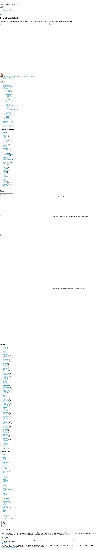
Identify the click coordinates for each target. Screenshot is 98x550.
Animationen (9, 91)
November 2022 (6, 401)
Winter (7, 117)
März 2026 (5, 354)
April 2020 (5, 434)
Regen (4, 493)
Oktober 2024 (6, 376)
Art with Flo (5, 455)
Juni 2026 (5, 350)
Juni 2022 (5, 407)
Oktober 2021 (6, 416)
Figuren (7, 92)
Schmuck (5, 172)
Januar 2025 (5, 372)
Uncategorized (6, 184)
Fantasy (4, 137)
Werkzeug (5, 186)
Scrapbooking (9, 112)
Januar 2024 (5, 386)
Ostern (7, 108)
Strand (4, 503)
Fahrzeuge (5, 136)
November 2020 (6, 425)
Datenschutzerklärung (8, 86)
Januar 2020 (5, 438)
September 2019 (6, 443)
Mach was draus (9, 100)
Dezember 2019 (6, 439)
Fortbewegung (9, 94)
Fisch (4, 464)
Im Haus (5, 146)
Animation (5, 133)
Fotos (4, 87)
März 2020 (5, 435)
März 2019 (5, 448)
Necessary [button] (3, 536)
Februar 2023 (6, 398)
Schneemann (6, 497)
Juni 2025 (5, 365)
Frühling (8, 149)
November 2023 (6, 388)
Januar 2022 (5, 412)
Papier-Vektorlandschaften (12, 109)
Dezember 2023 (6, 387)
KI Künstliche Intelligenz (8, 121)
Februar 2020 (6, 436)
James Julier (5, 473)
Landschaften (9, 99)
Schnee (4, 495)
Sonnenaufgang (6, 501)
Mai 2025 (5, 367)
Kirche (4, 475)
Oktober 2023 (6, 390)
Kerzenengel (25, 76)
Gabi (5, 76)
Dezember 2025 (6, 357)
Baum (4, 458)
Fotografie (5, 144)
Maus (4, 482)
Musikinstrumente (7, 161)
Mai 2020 (5, 432)
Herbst (7, 150)
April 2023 (5, 395)
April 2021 (5, 418)
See (4, 499)
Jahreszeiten (5, 148)
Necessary (5, 537)
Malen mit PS (9, 103)
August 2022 (6, 405)
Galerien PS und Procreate (9, 88)
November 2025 (6, 359)
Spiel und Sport (9, 114)
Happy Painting (6, 471)
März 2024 (5, 383)
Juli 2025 (5, 364)
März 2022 (5, 410)
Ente (4, 460)
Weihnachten (17, 76)
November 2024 (6, 374)
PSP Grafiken (6, 170)
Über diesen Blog (7, 10)
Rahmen (5, 171)
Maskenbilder (9, 104)
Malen (4, 158)
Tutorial (4, 504)
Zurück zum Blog (7, 9)
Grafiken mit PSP (7, 118)
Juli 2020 (5, 430)
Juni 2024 (5, 381)
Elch (21, 76)
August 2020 (6, 429)
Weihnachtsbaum (7, 507)
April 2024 (5, 382)
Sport (4, 179)
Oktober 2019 (6, 442)
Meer (4, 484)
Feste (4, 139)
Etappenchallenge (7, 462)
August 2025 (6, 363)
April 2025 (5, 368)
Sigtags (4, 175)
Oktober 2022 (6, 403)
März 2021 (5, 420)
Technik (5, 180)
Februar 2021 (6, 421)
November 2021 (6, 414)
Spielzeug (5, 177)
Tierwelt (7, 116)
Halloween (8, 95)
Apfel (4, 454)
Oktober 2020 (6, 426)
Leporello (5, 157)
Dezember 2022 (6, 400)
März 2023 (5, 396)
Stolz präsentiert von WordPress (22, 518)
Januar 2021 (5, 422)
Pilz (4, 490)
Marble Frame (6, 480)
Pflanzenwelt (9, 110)
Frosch (4, 467)
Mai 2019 (5, 445)
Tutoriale (5, 183)
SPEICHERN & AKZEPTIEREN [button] (9, 547)
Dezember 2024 (6, 373)
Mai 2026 (5, 351)
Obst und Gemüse (10, 105)
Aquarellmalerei (6, 85)
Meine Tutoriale (6, 122)
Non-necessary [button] (4, 542)
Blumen (4, 135)
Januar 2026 (5, 356)
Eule (4, 463)
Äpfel (4, 511)
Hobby (4, 145)
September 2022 (6, 404)
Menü (2, 6)
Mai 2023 (5, 394)
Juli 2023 (5, 392)
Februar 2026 (6, 355)
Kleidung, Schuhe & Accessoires (13, 98)
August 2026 (6, 347)
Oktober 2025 (6, 360)
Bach (4, 457)
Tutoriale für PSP (10, 125)
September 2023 (6, 391)
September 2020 (6, 427)
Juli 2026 (5, 348)
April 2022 (5, 409)
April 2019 (5, 447)
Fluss (4, 466)
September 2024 (6, 377)
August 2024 (6, 378)
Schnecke (5, 494)
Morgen (4, 486)
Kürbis (4, 476)
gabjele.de (2, 1)
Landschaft (5, 477)
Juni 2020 (5, 431)
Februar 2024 (6, 385)
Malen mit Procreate (10, 101)
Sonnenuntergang (7, 502)
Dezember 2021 (6, 413)
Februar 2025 (6, 370)
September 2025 (6, 361)
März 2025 (5, 369)
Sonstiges (8, 113)
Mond (4, 485)
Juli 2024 (5, 379)
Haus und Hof (9, 96)
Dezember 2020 (6, 423)
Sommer (8, 151)
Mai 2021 (5, 417)
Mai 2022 (5, 408)
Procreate (5, 168)
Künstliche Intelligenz (8, 154)
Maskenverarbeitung (7, 159)
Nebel (4, 488)
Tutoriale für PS (9, 123)
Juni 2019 (5, 444)
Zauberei (5, 188)
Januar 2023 (5, 399)
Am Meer (8, 90)
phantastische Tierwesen (8, 489)
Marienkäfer (5, 481)
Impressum (5, 12)
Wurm (4, 510)
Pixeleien (5, 167)
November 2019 (6, 440)
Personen (5, 164)
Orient (7, 107)
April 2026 (5, 352)
